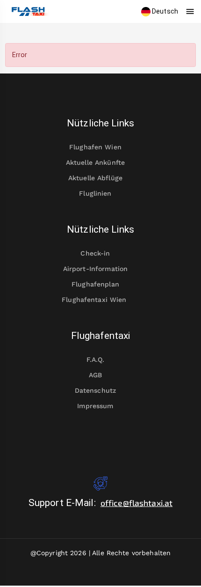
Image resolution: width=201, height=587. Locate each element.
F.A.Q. (95, 359)
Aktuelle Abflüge (95, 178)
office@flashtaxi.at (136, 503)
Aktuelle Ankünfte (95, 162)
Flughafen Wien (95, 147)
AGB (95, 375)
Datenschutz (95, 390)
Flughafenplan (95, 284)
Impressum (95, 406)
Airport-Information (95, 268)
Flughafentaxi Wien (94, 299)
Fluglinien (95, 193)
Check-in (95, 253)
